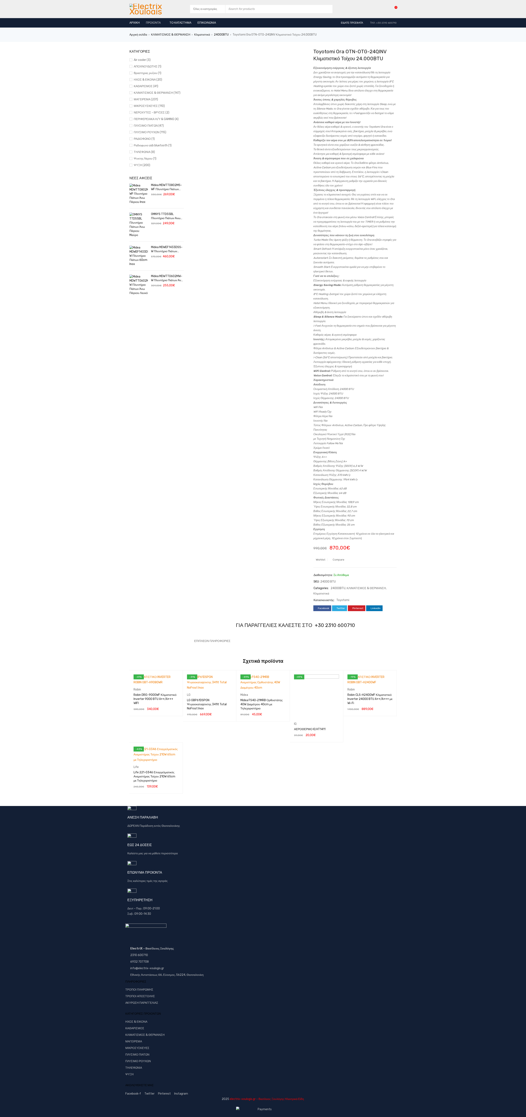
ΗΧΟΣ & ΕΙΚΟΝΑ (136, 1021)
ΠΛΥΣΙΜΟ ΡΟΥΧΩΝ (138, 1061)
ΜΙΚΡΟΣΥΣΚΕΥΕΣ (137, 1048)
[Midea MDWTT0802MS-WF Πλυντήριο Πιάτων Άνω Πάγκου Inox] (138, 194)
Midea (244, 695)
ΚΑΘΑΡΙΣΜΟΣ (134, 1028)
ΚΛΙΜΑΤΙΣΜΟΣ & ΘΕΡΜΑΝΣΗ (170, 34)
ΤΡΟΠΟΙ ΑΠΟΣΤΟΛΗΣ (140, 996)
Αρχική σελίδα (138, 34)
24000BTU (221, 34)
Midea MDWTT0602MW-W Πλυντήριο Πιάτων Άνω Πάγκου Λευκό (167, 278)
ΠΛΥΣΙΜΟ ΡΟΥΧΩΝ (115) (150, 132)
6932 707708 (139, 961)
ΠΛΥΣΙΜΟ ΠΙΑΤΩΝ (137, 1054)
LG (188, 695)
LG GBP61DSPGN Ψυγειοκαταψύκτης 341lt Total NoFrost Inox (207, 704)
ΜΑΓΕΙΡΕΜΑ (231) (146, 99)
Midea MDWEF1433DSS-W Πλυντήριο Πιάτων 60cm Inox (166, 249)
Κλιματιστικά (202, 34)
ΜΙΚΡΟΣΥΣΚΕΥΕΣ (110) (149, 106)
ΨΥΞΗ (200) (142, 165)
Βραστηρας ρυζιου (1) (147, 73)
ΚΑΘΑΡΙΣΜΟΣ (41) (146, 86)
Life (136, 767)
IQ (295, 724)
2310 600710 (139, 955)
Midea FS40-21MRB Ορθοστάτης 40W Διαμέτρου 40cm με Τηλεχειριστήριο (261, 704)
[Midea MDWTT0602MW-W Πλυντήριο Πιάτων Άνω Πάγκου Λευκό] (138, 285)
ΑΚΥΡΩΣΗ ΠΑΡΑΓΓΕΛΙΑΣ (141, 1003)
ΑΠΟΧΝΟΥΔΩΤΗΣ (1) (147, 66)
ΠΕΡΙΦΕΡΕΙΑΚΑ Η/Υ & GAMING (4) (156, 119)
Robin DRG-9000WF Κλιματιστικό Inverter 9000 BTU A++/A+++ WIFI (155, 699)
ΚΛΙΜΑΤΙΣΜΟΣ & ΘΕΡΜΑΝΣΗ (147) (157, 93)
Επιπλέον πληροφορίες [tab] (212, 641)
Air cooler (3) (142, 60)
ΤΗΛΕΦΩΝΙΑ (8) (144, 152)
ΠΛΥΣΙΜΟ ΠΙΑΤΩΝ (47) (149, 125)
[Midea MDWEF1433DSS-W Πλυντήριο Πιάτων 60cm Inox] (138, 256)
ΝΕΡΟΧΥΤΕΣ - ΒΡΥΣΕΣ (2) (151, 112)
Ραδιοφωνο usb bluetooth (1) (153, 145)
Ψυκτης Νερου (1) (145, 158)
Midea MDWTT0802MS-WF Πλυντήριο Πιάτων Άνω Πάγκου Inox (166, 187)
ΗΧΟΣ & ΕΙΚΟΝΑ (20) (148, 79)
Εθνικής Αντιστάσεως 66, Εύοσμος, (152, 975)
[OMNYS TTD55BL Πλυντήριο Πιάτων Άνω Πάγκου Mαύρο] (138, 225)
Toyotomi (342, 600)
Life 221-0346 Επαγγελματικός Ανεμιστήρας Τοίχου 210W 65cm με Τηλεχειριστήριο (154, 776)
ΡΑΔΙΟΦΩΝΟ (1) (144, 139)
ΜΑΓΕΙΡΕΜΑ (133, 1041)
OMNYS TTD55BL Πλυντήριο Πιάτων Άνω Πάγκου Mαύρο (165, 216)
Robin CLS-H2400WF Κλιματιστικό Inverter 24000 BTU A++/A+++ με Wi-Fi (369, 699)
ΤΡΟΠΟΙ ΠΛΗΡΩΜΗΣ (139, 989)
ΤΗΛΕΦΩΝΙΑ (133, 1068)
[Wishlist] (394, 8)
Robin (137, 689)
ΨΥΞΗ (129, 1074)
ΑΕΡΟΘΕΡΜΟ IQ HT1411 (309, 729)
